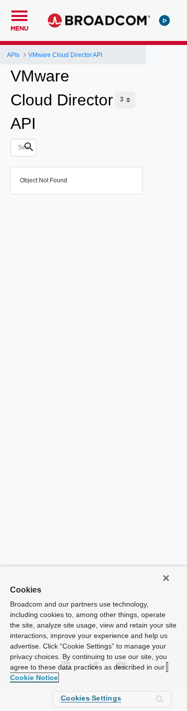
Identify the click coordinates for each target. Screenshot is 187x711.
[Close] (166, 578)
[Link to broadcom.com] (99, 20)
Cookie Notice (34, 678)
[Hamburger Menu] (19, 14)
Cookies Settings (91, 698)
